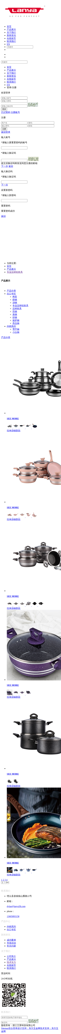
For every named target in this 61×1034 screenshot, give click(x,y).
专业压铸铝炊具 (15, 272)
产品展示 (11, 269)
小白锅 (15, 332)
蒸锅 (14, 314)
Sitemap (4, 1028)
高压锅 (15, 323)
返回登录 (5, 132)
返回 (11, 166)
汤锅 (14, 302)
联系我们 (11, 968)
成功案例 (11, 940)
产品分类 (11, 290)
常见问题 (11, 946)
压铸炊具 (17, 308)
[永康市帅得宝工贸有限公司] (24, 21)
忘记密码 (5, 112)
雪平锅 (15, 329)
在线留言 (11, 965)
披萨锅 (15, 320)
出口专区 (11, 293)
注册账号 (15, 112)
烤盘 (14, 296)
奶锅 (14, 299)
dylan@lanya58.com (16, 906)
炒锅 (14, 317)
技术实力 (11, 962)
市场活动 (11, 943)
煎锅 (14, 311)
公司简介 (11, 956)
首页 (9, 266)
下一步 (4, 166)
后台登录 (12, 1028)
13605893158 (13, 916)
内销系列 (11, 326)
